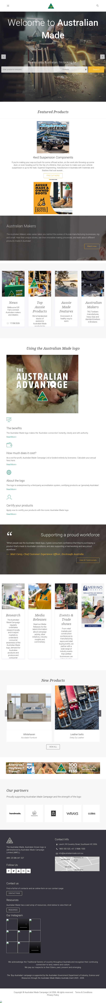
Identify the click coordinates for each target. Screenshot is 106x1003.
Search (96, 69)
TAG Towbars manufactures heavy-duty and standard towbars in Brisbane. (92, 317)
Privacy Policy (53, 995)
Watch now (92, 246)
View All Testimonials (88, 560)
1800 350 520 (64, 849)
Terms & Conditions (83, 992)
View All (53, 747)
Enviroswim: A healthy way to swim (66, 318)
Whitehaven (29, 734)
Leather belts (77, 734)
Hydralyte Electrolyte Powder (53, 157)
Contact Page (14, 893)
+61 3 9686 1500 (78, 849)
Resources (13, 910)
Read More (11, 437)
